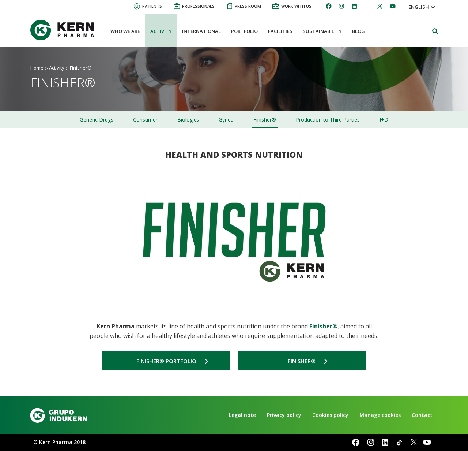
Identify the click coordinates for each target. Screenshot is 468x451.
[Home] (65, 30)
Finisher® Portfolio (166, 361)
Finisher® (302, 361)
